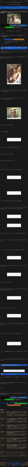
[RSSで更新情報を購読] (14, 405)
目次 (13, 39)
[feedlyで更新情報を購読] (20, 403)
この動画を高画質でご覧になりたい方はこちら (11, 42)
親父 (17, 393)
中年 (20, 393)
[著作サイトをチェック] (7, 403)
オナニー (8, 393)
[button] (18, 27)
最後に (6, 43)
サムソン (11, 393)
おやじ (13, 393)
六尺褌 (6, 393)
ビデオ (1, 394)
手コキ (23, 393)
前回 (9, 35)
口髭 (5, 394)
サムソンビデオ (2, 393)
